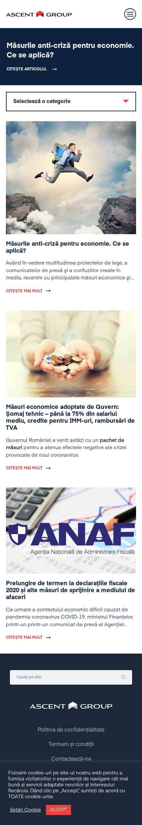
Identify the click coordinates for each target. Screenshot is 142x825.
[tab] (71, 101)
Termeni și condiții (71, 744)
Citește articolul (27, 69)
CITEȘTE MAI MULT (24, 291)
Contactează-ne (71, 759)
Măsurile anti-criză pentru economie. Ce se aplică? (70, 50)
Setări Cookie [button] (25, 810)
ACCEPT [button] (58, 810)
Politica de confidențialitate (71, 730)
